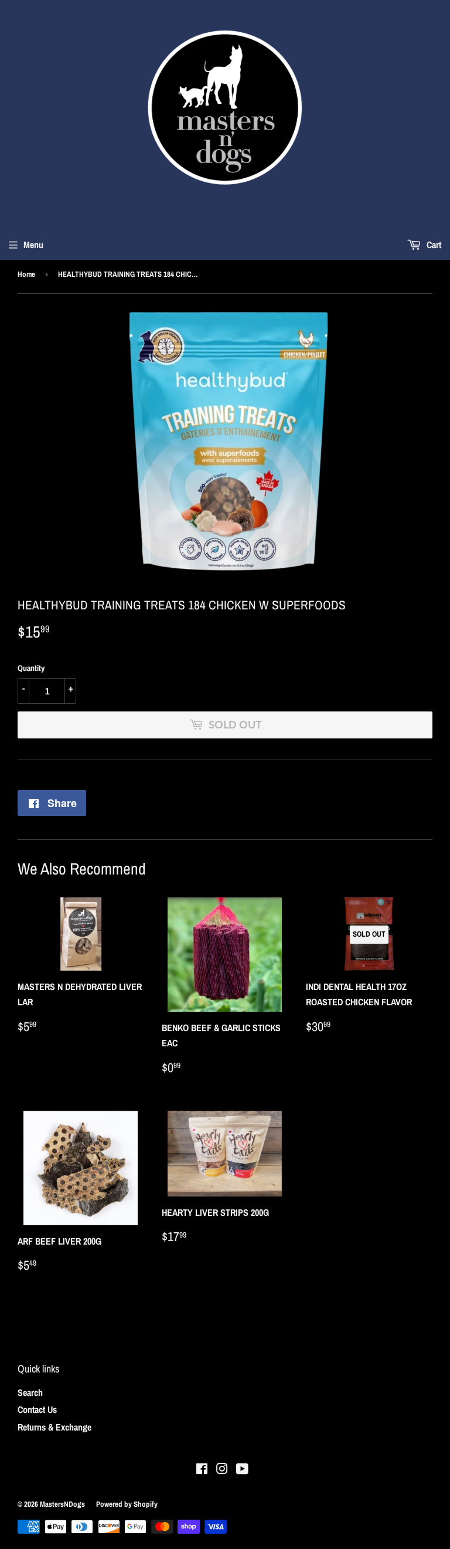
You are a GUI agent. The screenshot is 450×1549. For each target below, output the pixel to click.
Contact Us (37, 1409)
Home (26, 274)
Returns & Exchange (54, 1427)
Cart (432, 244)
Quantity (31, 668)
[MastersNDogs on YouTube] (242, 1469)
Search (30, 1392)
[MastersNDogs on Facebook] (202, 1469)
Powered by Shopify (127, 1504)
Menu (33, 244)
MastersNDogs (62, 1504)
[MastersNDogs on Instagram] (222, 1469)
